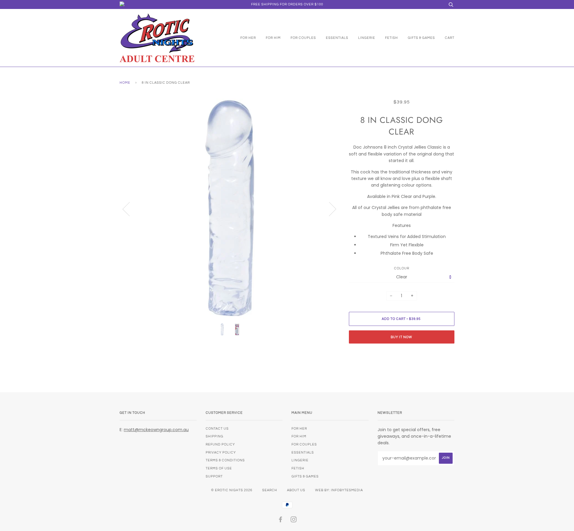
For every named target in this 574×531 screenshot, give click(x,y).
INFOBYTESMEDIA (347, 490)
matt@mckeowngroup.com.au (156, 430)
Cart (449, 37)
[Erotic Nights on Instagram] (294, 520)
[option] (230, 209)
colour (401, 268)
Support (214, 476)
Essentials (337, 37)
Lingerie (366, 37)
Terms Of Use (219, 468)
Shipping (214, 436)
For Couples (303, 37)
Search (269, 490)
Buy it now (401, 337)
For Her (248, 37)
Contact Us (217, 428)
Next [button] (329, 209)
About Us (296, 490)
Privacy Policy (221, 452)
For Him (273, 37)
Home (125, 82)
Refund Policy (220, 444)
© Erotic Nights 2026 (231, 490)
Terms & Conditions (225, 460)
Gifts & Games (421, 37)
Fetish (391, 37)
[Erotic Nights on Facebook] (280, 520)
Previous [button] (130, 209)
